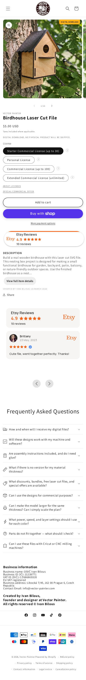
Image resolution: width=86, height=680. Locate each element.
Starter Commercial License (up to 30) (33, 151)
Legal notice (45, 669)
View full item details (20, 281)
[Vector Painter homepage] (43, 8)
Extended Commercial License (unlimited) (35, 178)
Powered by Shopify (45, 656)
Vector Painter (27, 656)
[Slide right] (51, 105)
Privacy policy (24, 663)
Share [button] (10, 295)
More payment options (43, 223)
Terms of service (44, 663)
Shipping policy (64, 663)
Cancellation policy (66, 669)
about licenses (12, 186)
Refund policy (67, 656)
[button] (8, 8)
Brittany (25, 336)
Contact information (24, 669)
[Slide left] (34, 105)
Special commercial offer (18, 191)
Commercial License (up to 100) (28, 169)
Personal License (18, 160)
